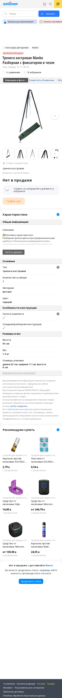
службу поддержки (18, 406)
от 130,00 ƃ (9, 552)
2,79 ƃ (6, 467)
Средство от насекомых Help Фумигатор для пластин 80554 (15, 502)
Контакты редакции (26, 683)
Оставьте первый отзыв (17, 163)
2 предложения (38, 513)
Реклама (41, 683)
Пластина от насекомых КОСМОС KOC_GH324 (42, 460)
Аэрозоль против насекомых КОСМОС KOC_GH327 (14, 460)
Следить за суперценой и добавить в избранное (34, 190)
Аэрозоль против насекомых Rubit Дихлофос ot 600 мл (42, 545)
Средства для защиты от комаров (15, 455)
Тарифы (51, 683)
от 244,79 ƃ (38, 509)
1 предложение (10, 470)
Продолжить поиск (31, 581)
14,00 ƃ (7, 509)
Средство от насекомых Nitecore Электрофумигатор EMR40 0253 (41, 502)
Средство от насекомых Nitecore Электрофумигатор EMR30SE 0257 (13, 545)
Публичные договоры (13, 691)
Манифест (8, 687)
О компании (9, 683)
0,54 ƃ (34, 467)
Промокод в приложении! (20, 21)
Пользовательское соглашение (29, 687)
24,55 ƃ (35, 552)
